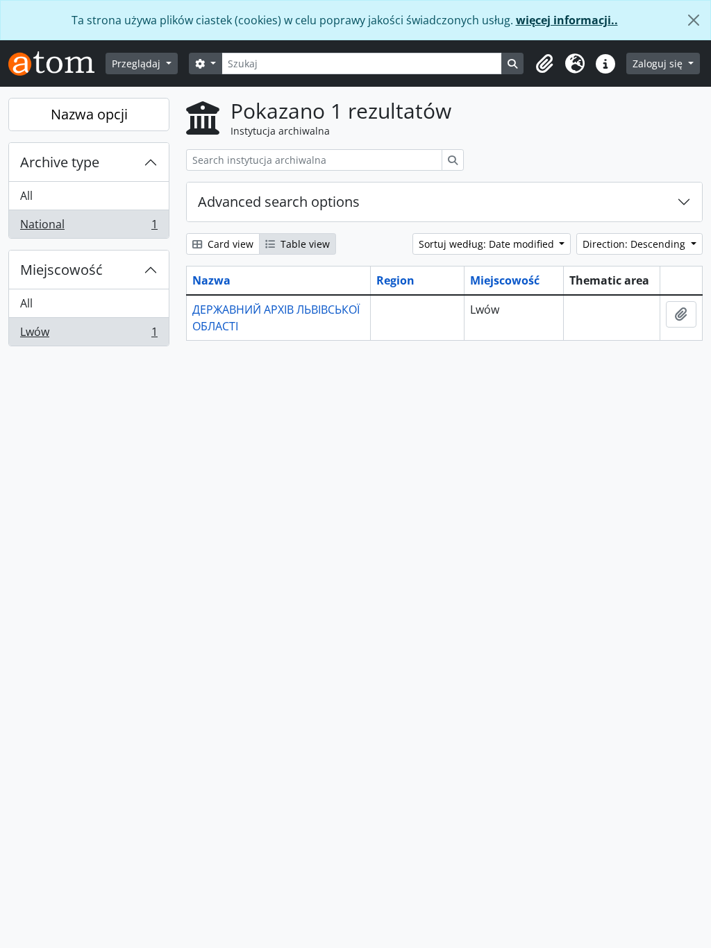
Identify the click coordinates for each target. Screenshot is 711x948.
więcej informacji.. (567, 20)
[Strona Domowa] (57, 63)
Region (395, 280)
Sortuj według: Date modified (488, 244)
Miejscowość (61, 269)
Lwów (88, 335)
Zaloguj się (659, 63)
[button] (544, 64)
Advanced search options (279, 201)
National (88, 227)
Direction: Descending (635, 244)
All (26, 195)
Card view (229, 244)
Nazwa (211, 280)
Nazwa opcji (89, 114)
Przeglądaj (137, 63)
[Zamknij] (693, 20)
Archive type (59, 162)
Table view (304, 244)
